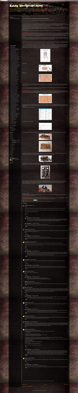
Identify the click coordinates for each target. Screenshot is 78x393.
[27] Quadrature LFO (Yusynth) (14, 91)
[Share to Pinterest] (36, 200)
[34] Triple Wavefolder (13, 85)
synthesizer (45, 201)
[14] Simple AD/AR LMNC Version (15, 105)
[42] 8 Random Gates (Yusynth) (14, 77)
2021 (11, 138)
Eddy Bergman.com (26, 6)
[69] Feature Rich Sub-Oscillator (14, 48)
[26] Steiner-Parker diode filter (14, 93)
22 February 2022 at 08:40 (35, 276)
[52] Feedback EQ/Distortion (14, 67)
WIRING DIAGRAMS (13, 47)
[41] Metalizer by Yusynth (14, 78)
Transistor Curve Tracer (13, 121)
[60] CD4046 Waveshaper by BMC (15, 58)
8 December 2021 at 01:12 (31, 205)
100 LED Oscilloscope (13, 119)
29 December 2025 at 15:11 (36, 349)
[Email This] (33, 200)
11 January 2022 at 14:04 (32, 259)
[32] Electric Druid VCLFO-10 (14, 87)
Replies (27, 216)
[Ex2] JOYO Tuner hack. (13, 92)
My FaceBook (12, 130)
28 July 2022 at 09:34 (30, 302)
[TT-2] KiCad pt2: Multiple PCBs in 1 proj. (15, 49)
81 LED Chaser (12, 120)
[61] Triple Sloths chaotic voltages (15, 57)
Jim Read (26, 205)
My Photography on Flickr (14, 129)
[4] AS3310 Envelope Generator (14, 114)
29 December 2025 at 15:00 (31, 329)
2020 (11, 151)
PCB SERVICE (12, 46)
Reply (25, 214)
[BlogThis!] (34, 200)
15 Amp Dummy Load (13, 123)
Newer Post (24, 384)
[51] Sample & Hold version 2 (14, 68)
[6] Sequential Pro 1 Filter (14, 112)
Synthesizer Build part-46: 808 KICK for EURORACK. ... (15, 140)
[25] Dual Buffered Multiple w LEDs (15, 94)
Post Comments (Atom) (29, 386)
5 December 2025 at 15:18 (33, 321)
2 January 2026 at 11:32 (35, 364)
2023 (11, 136)
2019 (11, 152)
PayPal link (37, 198)
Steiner (40, 201)
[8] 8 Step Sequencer (13, 110)
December (12, 139)
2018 (11, 153)
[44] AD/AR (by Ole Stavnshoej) (14, 74)
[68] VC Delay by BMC (13, 51)
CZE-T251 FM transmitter (14, 122)
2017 (11, 154)
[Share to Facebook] (36, 200)
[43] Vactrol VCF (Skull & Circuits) (15, 76)
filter (28, 201)
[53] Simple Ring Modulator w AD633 (15, 66)
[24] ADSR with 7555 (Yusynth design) (15, 95)
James (26, 271)
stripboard (42, 201)
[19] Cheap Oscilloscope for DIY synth (15, 100)
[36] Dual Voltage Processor (14, 82)
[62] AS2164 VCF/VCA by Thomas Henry (15, 56)
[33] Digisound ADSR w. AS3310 (14, 86)
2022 (11, 137)
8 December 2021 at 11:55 (31, 229)
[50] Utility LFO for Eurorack (14, 69)
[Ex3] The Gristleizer (13, 75)
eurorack (27, 201)
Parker (38, 201)
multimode (35, 201)
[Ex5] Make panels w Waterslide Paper (15, 59)
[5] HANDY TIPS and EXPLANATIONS (15, 113)
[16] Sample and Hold (13, 103)
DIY (24, 201)
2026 (11, 133)
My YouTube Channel (13, 128)
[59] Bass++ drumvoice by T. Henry (15, 60)
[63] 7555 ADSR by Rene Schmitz (15, 55)
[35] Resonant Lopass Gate (14, 83)
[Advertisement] (15, 32)
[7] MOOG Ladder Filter (13, 111)
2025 (11, 134)
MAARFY (26, 302)
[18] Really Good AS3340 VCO (14, 101)
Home (45, 384)
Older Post (66, 384)
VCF (48, 201)
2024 (11, 135)
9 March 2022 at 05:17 (31, 281)
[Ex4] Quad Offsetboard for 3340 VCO (15, 64)
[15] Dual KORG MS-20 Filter (14, 104)
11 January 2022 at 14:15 (35, 265)
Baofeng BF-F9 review (13, 118)
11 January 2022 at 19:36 (35, 223)
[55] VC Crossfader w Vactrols (14, 63)
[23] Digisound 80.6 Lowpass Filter (15, 96)
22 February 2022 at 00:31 (30, 271)
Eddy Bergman (29, 223)
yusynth (50, 201)
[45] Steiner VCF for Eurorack (14, 73)
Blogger (45, 390)
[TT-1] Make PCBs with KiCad (14, 50)
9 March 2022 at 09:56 (35, 295)
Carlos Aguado (27, 259)
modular (33, 201)
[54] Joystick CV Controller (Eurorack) (15, 65)
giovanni (26, 329)
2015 (11, 155)
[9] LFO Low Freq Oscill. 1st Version (15, 109)
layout (30, 201)
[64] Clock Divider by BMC (14, 54)
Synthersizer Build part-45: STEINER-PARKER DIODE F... (15, 142)
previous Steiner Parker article (41, 26)
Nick (27, 281)
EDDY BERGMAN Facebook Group (15, 84)
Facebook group (46, 194)
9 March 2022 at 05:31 (29, 287)
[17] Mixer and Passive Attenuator (15, 102)
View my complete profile (16, 159)
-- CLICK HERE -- (38, 183)
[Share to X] (35, 200)
